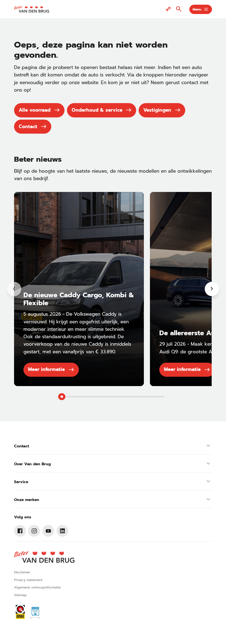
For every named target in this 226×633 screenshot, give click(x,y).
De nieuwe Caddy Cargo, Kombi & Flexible (78, 299)
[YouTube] (48, 531)
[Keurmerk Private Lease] (35, 612)
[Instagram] (34, 531)
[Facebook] (20, 531)
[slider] (61, 396)
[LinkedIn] (62, 531)
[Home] (31, 9)
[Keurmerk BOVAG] (20, 612)
